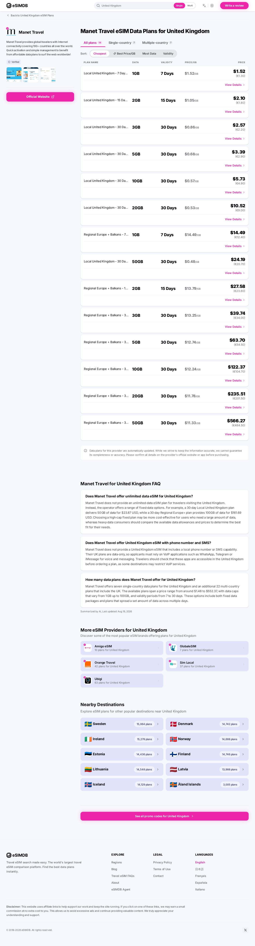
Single (179, 5)
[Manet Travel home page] (14, 74)
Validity (168, 53)
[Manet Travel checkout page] (48, 74)
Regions (116, 862)
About (115, 882)
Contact (158, 876)
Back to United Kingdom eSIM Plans (32, 15)
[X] (245, 930)
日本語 (199, 869)
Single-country (122, 43)
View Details (233, 84)
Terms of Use (162, 869)
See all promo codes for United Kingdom (162, 816)
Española (201, 882)
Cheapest (99, 53)
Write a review (234, 5)
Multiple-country (156, 43)
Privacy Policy (162, 862)
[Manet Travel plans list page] (31, 74)
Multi (190, 5)
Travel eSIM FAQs (122, 876)
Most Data (149, 53)
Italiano (200, 889)
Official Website (38, 97)
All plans (92, 43)
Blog (114, 869)
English (200, 862)
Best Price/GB (126, 53)
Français (200, 876)
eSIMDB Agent (120, 889)
